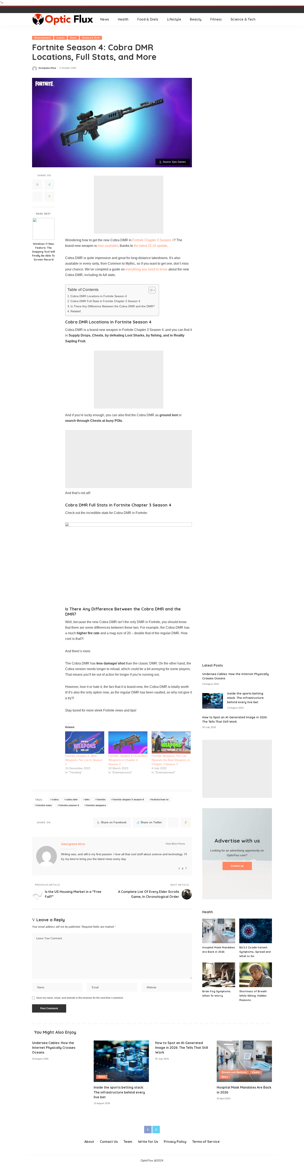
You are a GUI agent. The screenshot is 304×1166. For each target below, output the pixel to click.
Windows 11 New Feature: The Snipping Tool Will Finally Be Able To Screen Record (43, 251)
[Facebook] (37, 184)
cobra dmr (72, 799)
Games (60, 37)
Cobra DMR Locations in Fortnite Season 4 (99, 296)
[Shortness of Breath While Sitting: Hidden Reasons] (255, 974)
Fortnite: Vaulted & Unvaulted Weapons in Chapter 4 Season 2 (127, 760)
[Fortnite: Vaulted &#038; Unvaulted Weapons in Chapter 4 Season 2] (127, 742)
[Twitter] (49, 184)
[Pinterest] (37, 196)
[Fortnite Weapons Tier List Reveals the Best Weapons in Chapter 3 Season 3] (171, 742)
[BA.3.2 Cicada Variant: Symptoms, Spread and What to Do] (255, 931)
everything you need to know (147, 269)
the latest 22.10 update (150, 245)
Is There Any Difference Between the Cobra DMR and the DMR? (113, 306)
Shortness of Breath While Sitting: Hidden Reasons (253, 996)
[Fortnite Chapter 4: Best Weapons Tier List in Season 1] (84, 742)
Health (256, 1072)
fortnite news (44, 805)
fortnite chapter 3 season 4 (128, 799)
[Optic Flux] (63, 19)
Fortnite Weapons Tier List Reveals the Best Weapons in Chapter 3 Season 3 (171, 760)
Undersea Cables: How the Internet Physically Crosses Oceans (53, 1047)
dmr (87, 799)
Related (76, 311)
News (73, 37)
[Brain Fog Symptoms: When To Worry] (218, 974)
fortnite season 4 (69, 805)
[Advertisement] (128, 205)
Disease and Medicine (234, 1072)
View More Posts (175, 843)
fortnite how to (160, 799)
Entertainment (43, 37)
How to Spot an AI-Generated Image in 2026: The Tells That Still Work (181, 1047)
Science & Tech (91, 37)
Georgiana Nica (47, 68)
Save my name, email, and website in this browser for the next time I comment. (79, 997)
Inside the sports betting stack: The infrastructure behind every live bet (245, 698)
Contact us (237, 866)
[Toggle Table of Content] (150, 290)
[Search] (269, 19)
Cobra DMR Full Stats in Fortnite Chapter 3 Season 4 (105, 301)
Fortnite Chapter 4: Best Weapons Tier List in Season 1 (84, 760)
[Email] (49, 196)
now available (107, 245)
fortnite (101, 799)
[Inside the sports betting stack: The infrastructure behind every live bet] (212, 701)
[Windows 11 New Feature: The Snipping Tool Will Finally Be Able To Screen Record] (43, 229)
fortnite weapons (96, 805)
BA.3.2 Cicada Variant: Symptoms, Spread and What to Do (254, 952)
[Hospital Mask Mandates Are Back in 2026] (218, 931)
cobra (55, 799)
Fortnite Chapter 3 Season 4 (153, 240)
